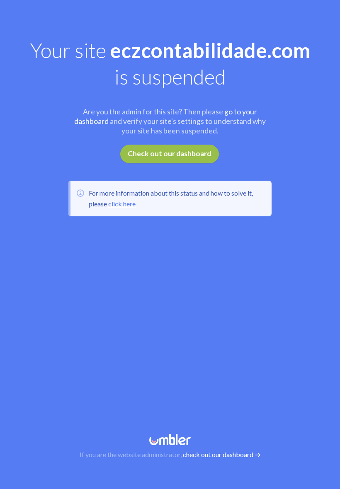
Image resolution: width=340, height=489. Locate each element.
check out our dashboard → (222, 454)
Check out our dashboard (169, 153)
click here (122, 204)
